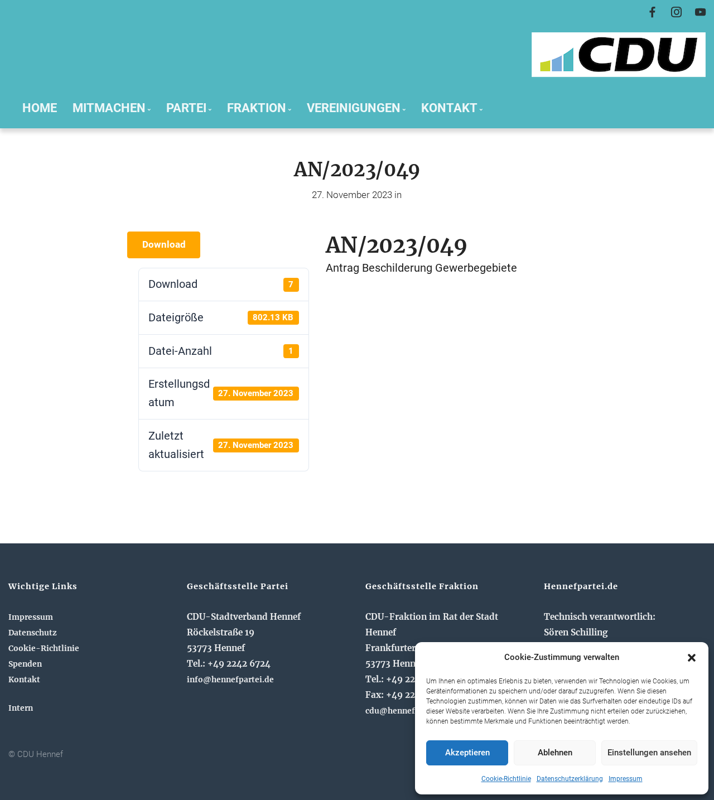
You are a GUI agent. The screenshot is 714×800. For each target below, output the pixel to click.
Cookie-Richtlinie (506, 779)
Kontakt (24, 679)
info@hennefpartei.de (230, 679)
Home (39, 107)
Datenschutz (32, 633)
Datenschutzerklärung (570, 779)
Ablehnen (555, 753)
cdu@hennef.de (396, 711)
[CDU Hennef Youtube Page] (700, 12)
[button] (691, 657)
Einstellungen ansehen (649, 753)
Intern (20, 708)
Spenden (25, 664)
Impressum (626, 779)
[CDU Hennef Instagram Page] (676, 12)
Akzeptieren (467, 753)
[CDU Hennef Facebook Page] (652, 12)
